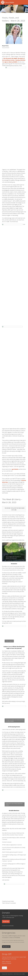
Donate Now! (6, 921)
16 (22, 723)
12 (17, 723)
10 (15, 723)
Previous (5, 552)
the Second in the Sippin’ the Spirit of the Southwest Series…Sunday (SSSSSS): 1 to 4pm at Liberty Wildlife (13, 60)
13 (18, 723)
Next (23, 552)
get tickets (15, 469)
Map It (4, 968)
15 (21, 723)
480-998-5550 (6, 946)
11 (16, 723)
